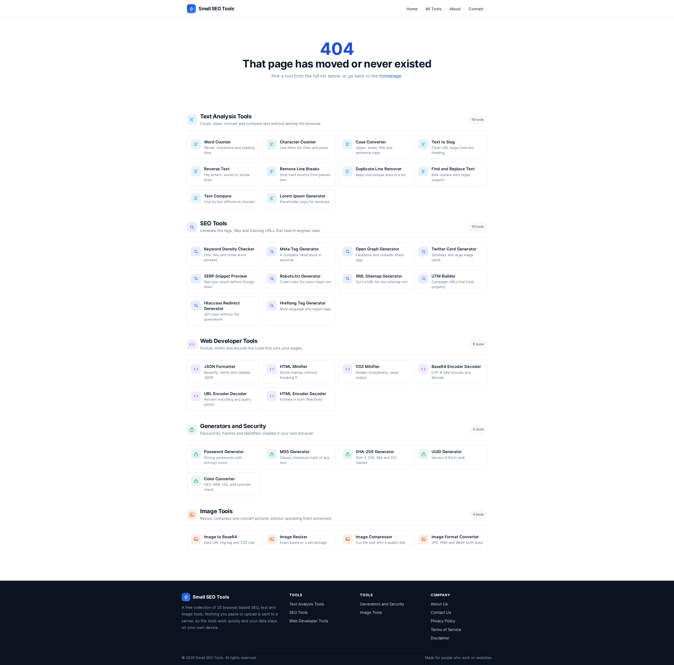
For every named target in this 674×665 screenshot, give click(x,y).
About (455, 9)
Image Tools (371, 612)
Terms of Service (446, 629)
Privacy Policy (443, 621)
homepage (390, 76)
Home (412, 9)
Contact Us (441, 612)
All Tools (433, 9)
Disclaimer (440, 638)
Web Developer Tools (308, 621)
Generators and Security (382, 604)
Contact (476, 9)
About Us (439, 604)
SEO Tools (298, 612)
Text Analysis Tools (306, 604)
